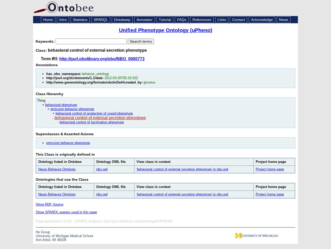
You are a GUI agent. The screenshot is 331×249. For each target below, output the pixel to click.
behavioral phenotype (61, 105)
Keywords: (46, 41)
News (283, 20)
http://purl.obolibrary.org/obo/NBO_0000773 (102, 59)
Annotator (145, 20)
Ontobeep (122, 20)
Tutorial (165, 20)
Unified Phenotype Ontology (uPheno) (165, 30)
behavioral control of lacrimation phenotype (92, 122)
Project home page (270, 169)
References (201, 20)
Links (221, 20)
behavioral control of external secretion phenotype (100, 118)
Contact (238, 20)
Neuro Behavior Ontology (57, 169)
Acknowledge (262, 20)
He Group (43, 232)
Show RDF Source (49, 204)
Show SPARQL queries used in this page (66, 212)
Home (48, 20)
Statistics (80, 20)
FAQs (181, 20)
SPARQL (101, 20)
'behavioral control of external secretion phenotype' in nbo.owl (182, 169)
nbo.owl (102, 169)
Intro (63, 20)
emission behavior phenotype (72, 109)
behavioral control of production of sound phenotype (94, 113)
